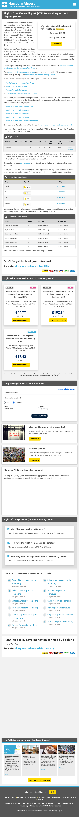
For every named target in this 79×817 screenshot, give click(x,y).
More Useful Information (39, 780)
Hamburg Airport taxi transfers (17, 117)
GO (52, 792)
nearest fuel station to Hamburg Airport (40, 75)
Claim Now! (34, 438)
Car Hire (20, 797)
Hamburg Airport (24, 4)
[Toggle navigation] (74, 4)
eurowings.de (25, 163)
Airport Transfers (31, 797)
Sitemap (40, 799)
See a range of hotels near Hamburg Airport (56, 125)
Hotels (48, 797)
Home (7, 797)
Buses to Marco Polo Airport (16, 86)
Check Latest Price (20, 320)
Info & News (56, 797)
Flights (13, 797)
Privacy (73, 797)
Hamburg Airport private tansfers (18, 110)
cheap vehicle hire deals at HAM (32, 266)
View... (7, 774)
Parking (41, 797)
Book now (56, 44)
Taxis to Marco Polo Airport (16, 90)
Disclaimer (65, 797)
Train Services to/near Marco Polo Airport (21, 93)
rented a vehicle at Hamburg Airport (21, 72)
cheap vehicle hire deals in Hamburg (34, 648)
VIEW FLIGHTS (61, 186)
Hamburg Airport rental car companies (20, 107)
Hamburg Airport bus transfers (17, 114)
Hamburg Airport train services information (22, 121)
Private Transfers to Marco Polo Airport (20, 83)
